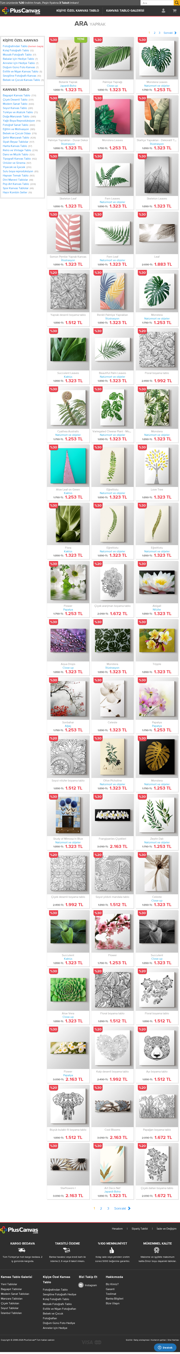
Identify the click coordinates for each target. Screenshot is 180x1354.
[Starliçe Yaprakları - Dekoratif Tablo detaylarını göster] (157, 116)
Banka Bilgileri (114, 1298)
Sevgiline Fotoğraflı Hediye (59, 1294)
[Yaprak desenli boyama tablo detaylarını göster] (68, 291)
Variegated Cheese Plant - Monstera (114, 431)
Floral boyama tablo (157, 372)
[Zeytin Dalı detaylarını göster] (157, 815)
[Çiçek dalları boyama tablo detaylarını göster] (157, 1164)
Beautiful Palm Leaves (112, 372)
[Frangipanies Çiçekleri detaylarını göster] (112, 815)
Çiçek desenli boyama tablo (68, 896)
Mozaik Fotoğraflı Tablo (19, 54)
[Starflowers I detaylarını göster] (68, 1164)
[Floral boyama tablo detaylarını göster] (157, 349)
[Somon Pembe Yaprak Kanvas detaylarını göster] (68, 233)
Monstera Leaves (157, 81)
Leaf (157, 256)
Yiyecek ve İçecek (17, 167)
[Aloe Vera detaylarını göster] (68, 989)
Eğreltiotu (112, 489)
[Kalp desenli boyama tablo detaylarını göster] (112, 1048)
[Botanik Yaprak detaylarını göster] (68, 58)
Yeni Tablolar (9, 1284)
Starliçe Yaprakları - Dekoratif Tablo (158, 140)
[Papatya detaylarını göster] (157, 698)
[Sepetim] (174, 10)
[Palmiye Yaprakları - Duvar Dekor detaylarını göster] (68, 116)
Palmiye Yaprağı (112, 81)
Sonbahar (68, 722)
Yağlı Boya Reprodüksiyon (21, 120)
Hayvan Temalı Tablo (18, 175)
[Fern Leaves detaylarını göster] (112, 175)
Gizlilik (129, 1340)
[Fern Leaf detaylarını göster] (112, 233)
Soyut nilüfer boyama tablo (68, 780)
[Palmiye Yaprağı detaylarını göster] (112, 58)
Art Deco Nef (112, 1188)
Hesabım (117, 1228)
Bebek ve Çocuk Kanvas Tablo (23, 79)
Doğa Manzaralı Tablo (19, 116)
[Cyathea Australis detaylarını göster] (68, 407)
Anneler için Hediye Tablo (20, 62)
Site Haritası (173, 1340)
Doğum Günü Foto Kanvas (20, 67)
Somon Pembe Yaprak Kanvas (68, 256)
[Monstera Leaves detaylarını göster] (157, 58)
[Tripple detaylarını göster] (157, 640)
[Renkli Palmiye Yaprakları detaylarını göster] (112, 291)
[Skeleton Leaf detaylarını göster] (68, 175)
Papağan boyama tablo (157, 1129)
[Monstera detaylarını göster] (157, 291)
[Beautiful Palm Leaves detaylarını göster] (112, 349)
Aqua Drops (68, 663)
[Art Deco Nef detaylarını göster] (112, 1164)
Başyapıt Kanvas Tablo (19, 95)
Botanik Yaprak (68, 81)
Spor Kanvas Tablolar (18, 188)
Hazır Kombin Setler (17, 192)
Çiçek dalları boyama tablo (157, 1188)
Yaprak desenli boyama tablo (68, 314)
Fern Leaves (112, 198)
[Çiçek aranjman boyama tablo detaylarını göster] (112, 582)
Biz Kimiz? (112, 1284)
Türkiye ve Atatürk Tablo (20, 112)
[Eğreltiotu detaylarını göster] (112, 466)
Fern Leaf (112, 256)
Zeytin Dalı (156, 838)
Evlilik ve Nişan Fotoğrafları (59, 1308)
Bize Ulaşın (113, 1303)
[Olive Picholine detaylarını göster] (112, 757)
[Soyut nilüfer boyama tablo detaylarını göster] (68, 757)
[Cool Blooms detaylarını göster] (112, 1106)
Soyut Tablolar (9, 1308)
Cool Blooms (112, 1129)
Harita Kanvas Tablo (17, 145)
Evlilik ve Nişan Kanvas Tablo (22, 71)
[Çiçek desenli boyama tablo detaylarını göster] (68, 873)
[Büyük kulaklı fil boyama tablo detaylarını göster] (68, 1106)
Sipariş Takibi (140, 1228)
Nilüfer (157, 609)
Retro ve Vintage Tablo (20, 150)
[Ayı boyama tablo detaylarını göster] (157, 1048)
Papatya (68, 609)
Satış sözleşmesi (142, 1340)
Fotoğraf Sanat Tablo (19, 124)
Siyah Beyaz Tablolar (18, 141)
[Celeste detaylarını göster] (112, 698)
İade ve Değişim (166, 1228)
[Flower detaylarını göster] (68, 582)
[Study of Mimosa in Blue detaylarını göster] (68, 815)
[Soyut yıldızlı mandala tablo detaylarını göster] (112, 873)
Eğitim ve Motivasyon (19, 129)
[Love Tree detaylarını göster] (157, 466)
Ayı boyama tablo (157, 1071)
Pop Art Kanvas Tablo (19, 183)
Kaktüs (68, 376)
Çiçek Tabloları (10, 1303)
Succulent (68, 955)
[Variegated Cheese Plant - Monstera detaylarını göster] (112, 407)
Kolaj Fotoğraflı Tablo (18, 50)
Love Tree (157, 489)
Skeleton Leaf (68, 198)
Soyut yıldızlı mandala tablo (112, 896)
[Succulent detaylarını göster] (68, 931)
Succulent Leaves (68, 372)
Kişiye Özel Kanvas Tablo (77, 10)
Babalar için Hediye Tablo (20, 58)
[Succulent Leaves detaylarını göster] (68, 349)
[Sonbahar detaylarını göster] (68, 698)
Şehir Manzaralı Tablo (19, 137)
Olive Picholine (112, 780)
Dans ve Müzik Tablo (18, 154)
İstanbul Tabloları (11, 1312)
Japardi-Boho (68, 85)
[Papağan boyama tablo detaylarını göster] (157, 1106)
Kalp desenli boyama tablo (112, 1071)
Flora (68, 547)
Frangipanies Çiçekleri (112, 838)
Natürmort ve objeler (157, 85)
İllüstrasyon (68, 143)
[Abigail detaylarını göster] (157, 582)
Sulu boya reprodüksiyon (20, 171)
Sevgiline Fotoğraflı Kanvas (22, 75)
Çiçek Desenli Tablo (18, 99)
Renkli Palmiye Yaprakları (112, 314)
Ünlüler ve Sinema (17, 162)
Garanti (110, 1289)
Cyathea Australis (68, 431)
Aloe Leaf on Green (68, 489)
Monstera (157, 314)
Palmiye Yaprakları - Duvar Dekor (68, 140)
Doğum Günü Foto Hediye (59, 1322)
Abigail (157, 605)
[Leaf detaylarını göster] (157, 233)
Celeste (112, 722)
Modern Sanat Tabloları (15, 1293)
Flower (68, 605)
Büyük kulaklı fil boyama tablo (68, 1129)
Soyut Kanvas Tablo (18, 107)
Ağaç (68, 725)
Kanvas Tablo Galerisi (125, 10)
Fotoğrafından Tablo (23, 46)
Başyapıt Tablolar (11, 1289)
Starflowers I (68, 1188)
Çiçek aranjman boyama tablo (112, 605)
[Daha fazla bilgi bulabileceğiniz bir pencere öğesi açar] (165, 1347)
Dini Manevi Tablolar (18, 179)
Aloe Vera (68, 1013)
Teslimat (111, 1293)
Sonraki (168, 32)
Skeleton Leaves (157, 198)
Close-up (112, 85)
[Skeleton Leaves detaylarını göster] (157, 175)
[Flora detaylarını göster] (68, 524)
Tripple (157, 663)
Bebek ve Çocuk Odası (20, 133)
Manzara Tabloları (11, 1298)
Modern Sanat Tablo (18, 103)
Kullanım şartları (158, 1340)
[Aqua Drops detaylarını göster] (68, 640)
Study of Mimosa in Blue (68, 838)
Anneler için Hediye (55, 1327)
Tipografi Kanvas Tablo (20, 158)
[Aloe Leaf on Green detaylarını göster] (68, 466)
